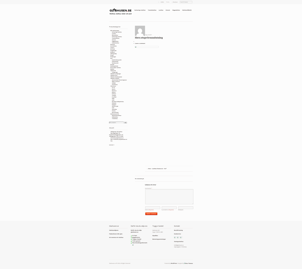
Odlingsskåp (113, 53)
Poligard (114, 104)
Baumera (114, 90)
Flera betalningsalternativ (139, 243)
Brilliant (114, 94)
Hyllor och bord (116, 81)
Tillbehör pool (113, 75)
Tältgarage (115, 72)
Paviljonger (113, 56)
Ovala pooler (115, 61)
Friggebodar (113, 50)
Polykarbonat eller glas (115, 234)
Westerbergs (115, 112)
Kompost (112, 52)
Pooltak (112, 64)
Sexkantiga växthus (117, 36)
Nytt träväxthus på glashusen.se (119, 139)
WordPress (174, 263)
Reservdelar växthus (115, 67)
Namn (149, 210)
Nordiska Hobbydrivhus (118, 101)
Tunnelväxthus (152, 10)
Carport (112, 47)
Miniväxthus (115, 35)
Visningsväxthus (178, 241)
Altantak (112, 44)
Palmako (114, 103)
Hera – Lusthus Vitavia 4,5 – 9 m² (157, 168)
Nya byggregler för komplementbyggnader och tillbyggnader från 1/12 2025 (116, 135)
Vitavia (113, 111)
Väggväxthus (176, 10)
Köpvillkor (155, 235)
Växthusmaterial (114, 114)
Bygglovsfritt (136, 237)
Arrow (113, 87)
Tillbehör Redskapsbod (116, 77)
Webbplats (180, 210)
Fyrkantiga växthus (139, 10)
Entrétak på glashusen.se (117, 138)
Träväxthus (115, 118)
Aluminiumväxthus (116, 115)
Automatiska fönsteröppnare (119, 80)
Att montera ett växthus (116, 237)
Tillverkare (113, 86)
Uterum (168, 10)
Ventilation (115, 84)
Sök (125, 122)
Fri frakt (134, 235)
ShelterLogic (115, 106)
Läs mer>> (111, 145)
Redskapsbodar (114, 66)
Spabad (112, 69)
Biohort (114, 92)
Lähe (113, 100)
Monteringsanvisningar (159, 239)
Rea (111, 141)
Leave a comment (140, 43)
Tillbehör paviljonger (115, 73)
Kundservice (177, 234)
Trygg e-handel (136, 239)
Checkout (175, 2)
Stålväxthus (115, 117)
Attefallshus (113, 46)
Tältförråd (113, 70)
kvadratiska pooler (117, 60)
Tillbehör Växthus (114, 78)
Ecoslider (114, 97)
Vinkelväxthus (115, 43)
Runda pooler (115, 63)
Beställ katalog (178, 230)
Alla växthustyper (114, 30)
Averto (113, 89)
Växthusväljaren (113, 230)
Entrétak (112, 49)
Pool (111, 58)
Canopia (114, 95)
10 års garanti (136, 241)
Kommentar (148, 188)
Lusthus (161, 10)
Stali (113, 107)
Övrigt (112, 55)
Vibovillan (114, 109)
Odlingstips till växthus (116, 131)
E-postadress (167, 210)
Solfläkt (114, 83)
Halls (113, 98)
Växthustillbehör (187, 10)
